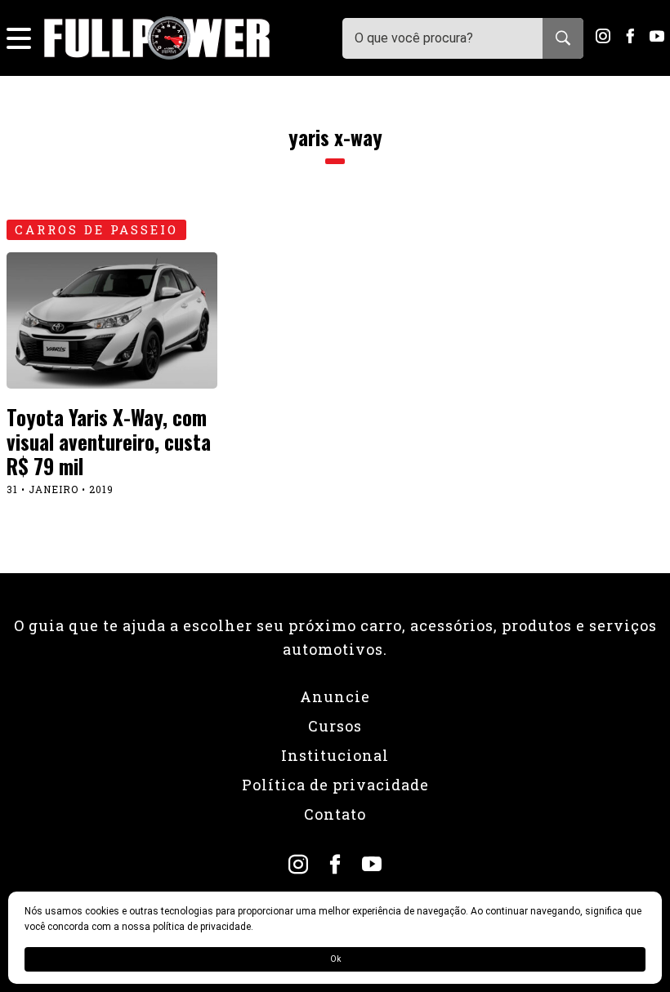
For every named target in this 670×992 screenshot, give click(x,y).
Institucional (335, 755)
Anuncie (335, 696)
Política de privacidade (335, 784)
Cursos (335, 726)
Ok (335, 958)
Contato (335, 814)
